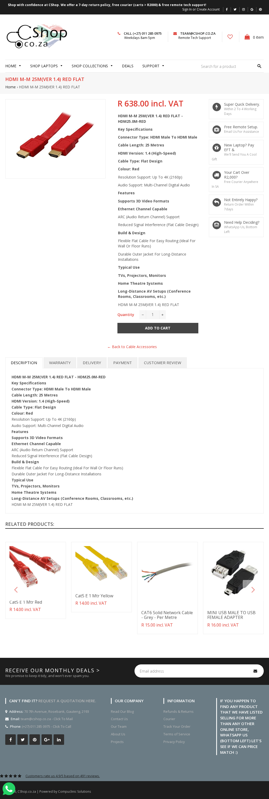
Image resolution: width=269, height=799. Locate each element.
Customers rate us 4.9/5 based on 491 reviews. (62, 775)
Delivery (92, 362)
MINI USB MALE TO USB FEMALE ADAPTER (231, 615)
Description (24, 362)
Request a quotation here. (67, 700)
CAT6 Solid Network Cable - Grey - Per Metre (167, 615)
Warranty (60, 362)
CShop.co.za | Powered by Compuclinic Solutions (54, 791)
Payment (122, 362)
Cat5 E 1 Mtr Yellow (94, 596)
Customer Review (162, 362)
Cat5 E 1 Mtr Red (25, 602)
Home (10, 86)
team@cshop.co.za (198, 33)
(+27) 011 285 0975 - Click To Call (46, 726)
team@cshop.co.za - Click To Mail (47, 718)
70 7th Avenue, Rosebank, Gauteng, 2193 (56, 711)
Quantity (125, 314)
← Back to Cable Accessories (132, 346)
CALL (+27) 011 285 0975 (143, 33)
